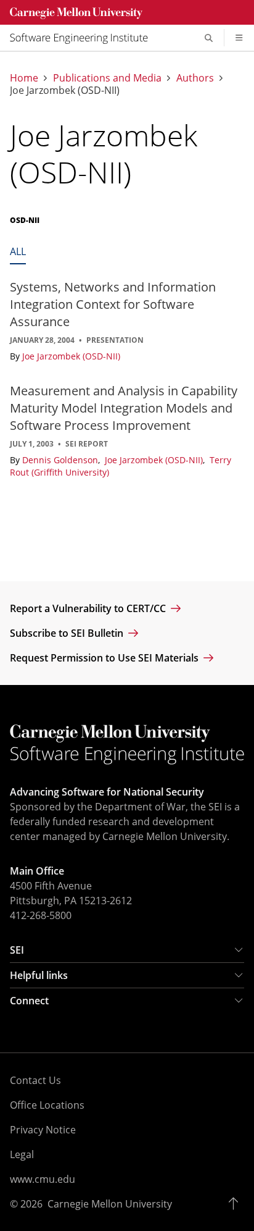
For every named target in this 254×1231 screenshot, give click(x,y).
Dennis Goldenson (61, 460)
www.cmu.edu (42, 1179)
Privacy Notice (43, 1129)
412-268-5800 (41, 915)
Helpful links (39, 975)
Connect (29, 1000)
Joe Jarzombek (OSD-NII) (71, 356)
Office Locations (47, 1105)
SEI (17, 950)
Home (24, 78)
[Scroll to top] (236, 1203)
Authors (195, 78)
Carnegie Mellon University (109, 1204)
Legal (22, 1154)
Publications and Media (107, 78)
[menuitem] (84, 37)
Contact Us (35, 1080)
